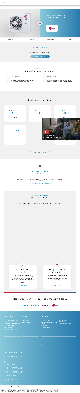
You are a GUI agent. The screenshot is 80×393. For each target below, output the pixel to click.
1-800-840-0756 (21, 356)
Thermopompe (8, 316)
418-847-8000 (9, 356)
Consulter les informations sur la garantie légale (40, 183)
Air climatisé (26, 316)
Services (24, 335)
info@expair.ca (9, 359)
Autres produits (46, 316)
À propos (7, 335)
